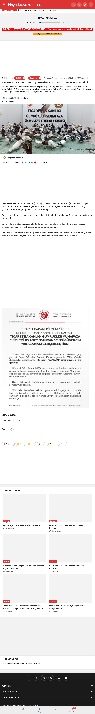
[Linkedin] (58, 678)
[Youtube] (66, 678)
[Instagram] (44, 678)
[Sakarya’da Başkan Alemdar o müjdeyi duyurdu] (70, 553)
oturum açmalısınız (31, 663)
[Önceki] (19, 10)
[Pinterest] (51, 678)
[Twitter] (36, 678)
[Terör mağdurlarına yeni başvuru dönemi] (24, 513)
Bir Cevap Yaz (11, 659)
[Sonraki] (22, 10)
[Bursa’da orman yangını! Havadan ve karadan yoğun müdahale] (24, 553)
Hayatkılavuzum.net (24, 4)
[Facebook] (29, 678)
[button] (79, 4)
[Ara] (73, 4)
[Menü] (4, 4)
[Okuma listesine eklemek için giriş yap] (53, 162)
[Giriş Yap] (85, 4)
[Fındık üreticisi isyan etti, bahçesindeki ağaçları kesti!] (70, 593)
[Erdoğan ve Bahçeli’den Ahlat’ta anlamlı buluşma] (70, 513)
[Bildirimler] (91, 4)
